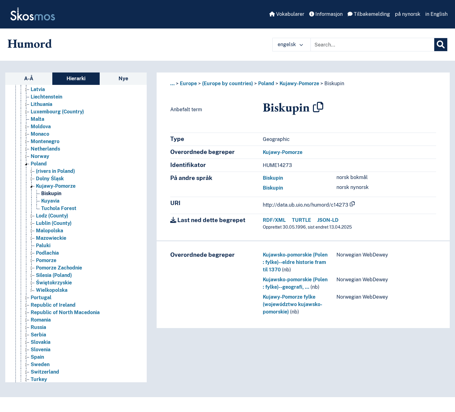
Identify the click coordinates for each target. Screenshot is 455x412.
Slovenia (40, 350)
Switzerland (45, 372)
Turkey (39, 379)
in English (436, 14)
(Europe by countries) (227, 83)
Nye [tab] (123, 78)
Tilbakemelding (371, 14)
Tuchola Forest (58, 208)
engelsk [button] (287, 44)
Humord (29, 43)
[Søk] (441, 44)
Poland (39, 164)
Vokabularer (289, 14)
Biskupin (51, 193)
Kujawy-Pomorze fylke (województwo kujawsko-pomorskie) (292, 304)
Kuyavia (50, 201)
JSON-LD (328, 220)
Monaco (40, 134)
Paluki (43, 245)
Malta (37, 119)
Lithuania (41, 104)
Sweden (40, 364)
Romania (41, 320)
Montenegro (45, 141)
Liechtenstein (46, 97)
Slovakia (40, 342)
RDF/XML (274, 220)
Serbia (38, 335)
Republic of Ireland (53, 305)
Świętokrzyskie (54, 283)
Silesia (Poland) (54, 275)
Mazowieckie (51, 238)
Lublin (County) (54, 223)
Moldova (41, 126)
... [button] (172, 83)
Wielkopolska (51, 290)
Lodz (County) (52, 216)
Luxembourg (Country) (57, 112)
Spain (37, 357)
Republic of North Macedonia (65, 312)
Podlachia (47, 253)
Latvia (38, 89)
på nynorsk (407, 14)
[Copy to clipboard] (318, 107)
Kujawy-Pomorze (56, 186)
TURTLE (301, 220)
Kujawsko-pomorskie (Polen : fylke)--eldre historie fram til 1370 (295, 262)
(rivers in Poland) (55, 171)
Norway (40, 156)
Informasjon (328, 14)
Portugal (41, 297)
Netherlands (45, 149)
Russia (38, 327)
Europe (188, 83)
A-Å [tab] (28, 78)
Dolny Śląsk (50, 179)
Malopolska (49, 231)
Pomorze (46, 260)
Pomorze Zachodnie (59, 268)
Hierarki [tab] (76, 78)
